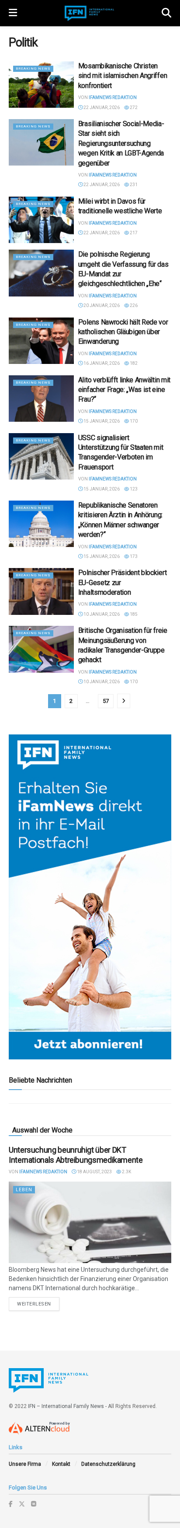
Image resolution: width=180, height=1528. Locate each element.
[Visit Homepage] (89, 13)
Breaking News (33, 69)
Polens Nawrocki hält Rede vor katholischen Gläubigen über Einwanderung (123, 332)
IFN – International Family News (66, 1406)
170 (133, 421)
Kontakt (61, 1464)
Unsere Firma (25, 1464)
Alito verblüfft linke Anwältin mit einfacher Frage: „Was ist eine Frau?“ (124, 390)
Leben (24, 1190)
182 (133, 363)
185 (133, 614)
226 (133, 305)
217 (133, 232)
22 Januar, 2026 (101, 107)
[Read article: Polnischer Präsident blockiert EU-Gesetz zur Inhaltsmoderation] (41, 591)
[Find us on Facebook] (11, 1504)
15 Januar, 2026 (101, 421)
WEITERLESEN (38, 1304)
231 (133, 184)
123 (133, 489)
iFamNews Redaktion (113, 97)
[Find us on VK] (33, 1504)
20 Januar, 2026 (101, 305)
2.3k (126, 1171)
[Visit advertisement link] (90, 896)
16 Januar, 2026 (101, 363)
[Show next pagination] (123, 701)
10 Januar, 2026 (101, 614)
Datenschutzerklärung (108, 1464)
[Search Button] (166, 13)
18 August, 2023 (94, 1171)
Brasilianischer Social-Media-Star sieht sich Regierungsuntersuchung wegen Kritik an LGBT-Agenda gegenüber (121, 143)
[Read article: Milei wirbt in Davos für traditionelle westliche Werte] (41, 220)
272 (133, 107)
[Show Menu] (13, 13)
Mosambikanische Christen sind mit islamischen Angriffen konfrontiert (122, 76)
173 (133, 556)
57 (106, 701)
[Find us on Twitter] (22, 1504)
